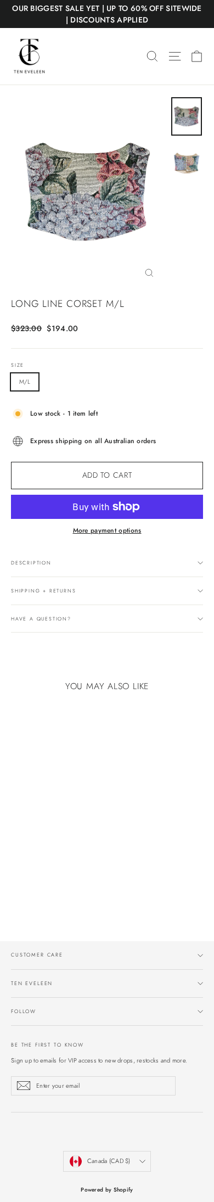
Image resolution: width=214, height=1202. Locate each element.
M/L (24, 381)
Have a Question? (41, 618)
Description (31, 562)
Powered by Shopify (107, 1190)
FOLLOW (23, 1011)
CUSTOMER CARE (37, 954)
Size (17, 365)
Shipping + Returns (43, 590)
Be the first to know (47, 1044)
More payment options (107, 530)
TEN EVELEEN (32, 983)
